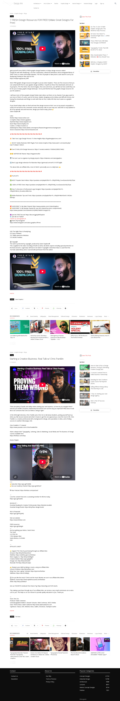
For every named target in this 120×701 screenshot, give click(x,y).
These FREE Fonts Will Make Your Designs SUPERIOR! (99, 42)
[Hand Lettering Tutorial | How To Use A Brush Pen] (100, 327)
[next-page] (14, 343)
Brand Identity (34, 316)
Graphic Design (18, 13)
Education (74, 316)
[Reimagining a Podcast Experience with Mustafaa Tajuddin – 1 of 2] (60, 327)
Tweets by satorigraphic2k (18, 219)
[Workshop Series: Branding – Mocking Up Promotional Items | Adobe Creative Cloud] (40, 327)
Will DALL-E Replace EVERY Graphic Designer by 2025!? (99, 63)
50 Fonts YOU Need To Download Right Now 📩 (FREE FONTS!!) (100, 35)
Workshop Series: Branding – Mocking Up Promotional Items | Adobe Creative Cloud (40, 337)
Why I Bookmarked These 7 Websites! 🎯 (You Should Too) (100, 56)
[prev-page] (11, 343)
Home (11, 13)
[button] (115, 3)
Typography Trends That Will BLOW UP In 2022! (99, 49)
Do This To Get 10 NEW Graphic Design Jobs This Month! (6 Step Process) (98, 28)
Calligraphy (43, 316)
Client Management (53, 316)
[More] (65, 308)
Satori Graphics (19, 299)
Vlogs (25, 13)
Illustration (82, 316)
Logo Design (98, 316)
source (12, 293)
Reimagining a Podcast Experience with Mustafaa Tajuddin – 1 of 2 (58, 337)
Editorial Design (65, 316)
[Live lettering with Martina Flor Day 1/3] (20, 327)
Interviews (90, 316)
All (27, 316)
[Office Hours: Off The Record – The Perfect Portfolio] (80, 327)
